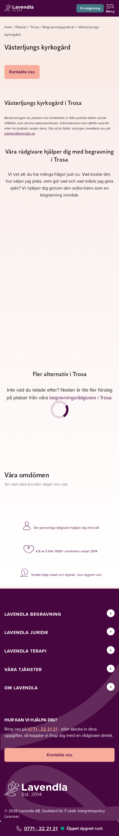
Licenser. (12, 816)
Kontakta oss (22, 72)
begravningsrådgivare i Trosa (80, 397)
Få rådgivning (90, 8)
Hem (8, 27)
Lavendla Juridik (26, 632)
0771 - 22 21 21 (41, 828)
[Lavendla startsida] (20, 8)
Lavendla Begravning (32, 614)
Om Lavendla (21, 688)
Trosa (34, 27)
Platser (21, 27)
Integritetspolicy (91, 811)
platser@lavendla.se (19, 133)
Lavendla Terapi (25, 651)
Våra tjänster (23, 669)
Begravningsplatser (59, 27)
